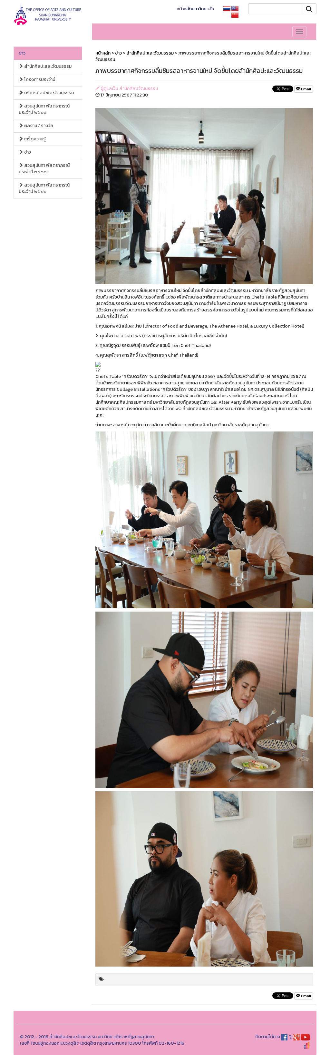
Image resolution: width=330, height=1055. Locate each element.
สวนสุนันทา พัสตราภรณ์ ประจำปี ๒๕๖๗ (44, 168)
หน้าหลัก (103, 53)
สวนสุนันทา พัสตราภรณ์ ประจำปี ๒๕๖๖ (44, 188)
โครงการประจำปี (39, 79)
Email (305, 89)
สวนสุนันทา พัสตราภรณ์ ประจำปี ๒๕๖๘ (44, 109)
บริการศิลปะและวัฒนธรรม (48, 92)
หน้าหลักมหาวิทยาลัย (195, 8)
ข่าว (22, 53)
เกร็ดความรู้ (34, 139)
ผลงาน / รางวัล (38, 125)
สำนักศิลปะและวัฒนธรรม (47, 66)
